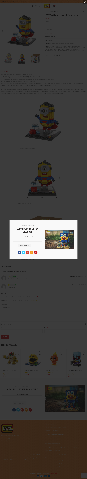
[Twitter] (23, 252)
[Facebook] (19, 252)
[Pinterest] (35, 252)
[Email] (31, 252)
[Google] (27, 252)
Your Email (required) (27, 237)
